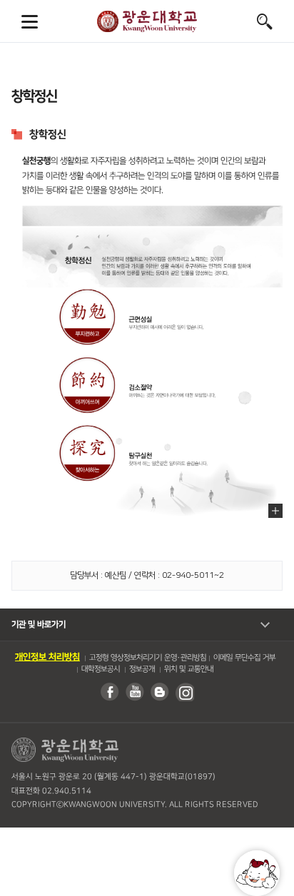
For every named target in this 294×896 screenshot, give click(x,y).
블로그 (159, 692)
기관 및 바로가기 (38, 624)
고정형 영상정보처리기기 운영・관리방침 (147, 657)
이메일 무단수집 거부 (244, 657)
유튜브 (134, 692)
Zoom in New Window (275, 511)
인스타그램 (184, 692)
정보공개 (141, 669)
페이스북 (109, 692)
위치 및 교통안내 (188, 669)
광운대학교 (147, 21)
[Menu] (29, 21)
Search (264, 21)
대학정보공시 (100, 669)
